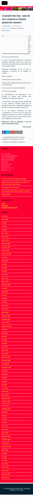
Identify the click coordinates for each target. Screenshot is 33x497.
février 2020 (5, 467)
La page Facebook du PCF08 (9, 207)
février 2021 (5, 429)
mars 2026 (4, 233)
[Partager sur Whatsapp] (16, 132)
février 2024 (5, 309)
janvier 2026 (5, 240)
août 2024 (4, 288)
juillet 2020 (5, 450)
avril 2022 (4, 384)
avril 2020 (4, 460)
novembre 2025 (6, 247)
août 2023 (4, 329)
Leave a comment (18, 28)
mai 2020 (4, 457)
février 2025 (5, 278)
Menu (4, 3)
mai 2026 (4, 226)
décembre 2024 (6, 285)
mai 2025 (4, 267)
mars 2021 (4, 426)
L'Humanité (4, 205)
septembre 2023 (6, 326)
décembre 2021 (6, 398)
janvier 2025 (5, 281)
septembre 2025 (6, 254)
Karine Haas (7, 26)
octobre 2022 (5, 364)
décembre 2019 (6, 474)
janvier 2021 (5, 433)
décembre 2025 (6, 243)
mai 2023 (4, 340)
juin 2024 (4, 295)
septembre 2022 (6, 367)
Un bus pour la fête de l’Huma (10, 187)
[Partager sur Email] (21, 132)
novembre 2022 (6, 360)
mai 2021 (4, 419)
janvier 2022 (5, 395)
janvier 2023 (5, 353)
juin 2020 (4, 453)
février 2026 (5, 236)
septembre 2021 (6, 408)
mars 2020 (4, 463)
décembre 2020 (6, 436)
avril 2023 (4, 343)
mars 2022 (4, 388)
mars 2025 (4, 274)
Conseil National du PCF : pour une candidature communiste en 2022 (13, 138)
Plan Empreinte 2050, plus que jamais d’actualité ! (16, 191)
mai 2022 (4, 381)
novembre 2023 (6, 319)
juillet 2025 (5, 261)
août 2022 (4, 371)
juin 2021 (4, 415)
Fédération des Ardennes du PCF (15, 488)
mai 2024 (4, 298)
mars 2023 (4, 347)
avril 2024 (4, 302)
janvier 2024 (5, 312)
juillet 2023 (5, 333)
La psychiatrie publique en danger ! (13, 142)
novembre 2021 (6, 402)
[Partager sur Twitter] (8, 132)
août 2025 (4, 257)
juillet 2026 (5, 219)
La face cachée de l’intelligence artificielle (14, 178)
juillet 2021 (5, 412)
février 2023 (5, 350)
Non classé (6, 30)
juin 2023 (4, 336)
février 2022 (5, 391)
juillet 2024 (5, 292)
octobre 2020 (5, 443)
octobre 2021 (5, 405)
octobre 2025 (5, 250)
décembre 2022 (6, 357)
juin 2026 (4, 223)
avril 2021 (4, 422)
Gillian (21, 490)
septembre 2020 (6, 446)
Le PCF (3, 203)
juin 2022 (4, 377)
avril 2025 (4, 271)
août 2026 (4, 216)
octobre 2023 (5, 322)
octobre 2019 (5, 477)
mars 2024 (4, 305)
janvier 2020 (5, 470)
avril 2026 (4, 230)
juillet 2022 (5, 374)
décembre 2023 (6, 316)
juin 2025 (4, 264)
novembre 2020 (6, 439)
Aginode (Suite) (6, 194)
